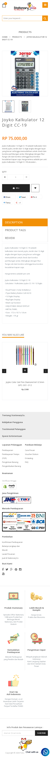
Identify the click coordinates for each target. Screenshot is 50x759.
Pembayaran (7, 450)
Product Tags (15, 230)
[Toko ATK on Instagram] (20, 569)
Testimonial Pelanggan (14, 429)
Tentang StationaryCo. (13, 415)
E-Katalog (29, 458)
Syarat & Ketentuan (12, 436)
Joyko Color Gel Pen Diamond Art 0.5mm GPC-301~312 (25, 384)
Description (14, 222)
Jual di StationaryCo (10, 558)
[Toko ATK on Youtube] (3, 573)
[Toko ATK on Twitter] (7, 569)
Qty (4, 171)
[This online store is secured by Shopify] (9, 486)
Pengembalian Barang (11, 466)
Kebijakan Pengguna (12, 422)
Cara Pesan (30, 450)
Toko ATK (24, 753)
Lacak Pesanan (8, 554)
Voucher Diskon (31, 454)
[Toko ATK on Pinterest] (16, 569)
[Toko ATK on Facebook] (3, 569)
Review (10, 238)
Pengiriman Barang (10, 462)
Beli (17, 188)
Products (25, 32)
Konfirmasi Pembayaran (12, 542)
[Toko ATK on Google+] (11, 569)
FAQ (26, 462)
